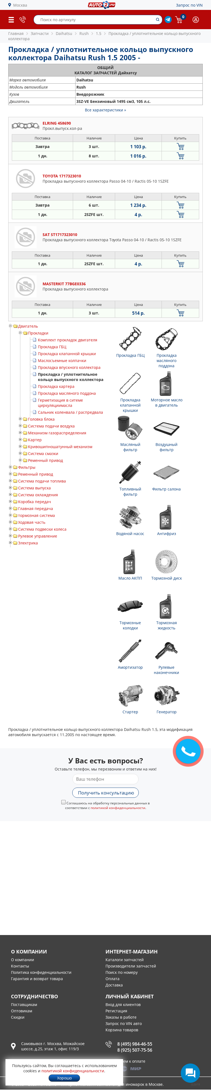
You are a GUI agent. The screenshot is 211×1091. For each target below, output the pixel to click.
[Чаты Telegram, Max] (190, 1073)
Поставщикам (24, 1004)
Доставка (114, 985)
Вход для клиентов (123, 1004)
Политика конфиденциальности (41, 972)
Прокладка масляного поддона (67, 393)
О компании (22, 959)
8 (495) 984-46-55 (134, 1044)
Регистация (116, 1010)
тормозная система (36, 515)
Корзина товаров (122, 1029)
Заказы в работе (121, 1017)
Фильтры (26, 467)
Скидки (17, 1017)
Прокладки (38, 333)
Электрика (28, 543)
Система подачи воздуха (51, 426)
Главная (16, 33)
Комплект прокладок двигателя (67, 339)
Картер (35, 439)
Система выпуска (34, 487)
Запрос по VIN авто (124, 1023)
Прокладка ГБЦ (52, 346)
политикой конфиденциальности (118, 807)
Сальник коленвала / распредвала (70, 412)
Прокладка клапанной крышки (67, 353)
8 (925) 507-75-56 (134, 1050)
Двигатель (28, 326)
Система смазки (43, 453)
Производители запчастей (131, 966)
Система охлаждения (38, 494)
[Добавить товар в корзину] (180, 146)
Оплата (113, 978)
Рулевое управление (37, 536)
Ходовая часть (31, 522)
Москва (20, 5)
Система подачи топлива (42, 481)
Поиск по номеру (122, 972)
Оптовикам (21, 1010)
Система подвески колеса (42, 529)
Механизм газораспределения (57, 432)
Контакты (20, 966)
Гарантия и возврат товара (37, 978)
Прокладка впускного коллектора (69, 367)
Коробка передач (34, 501)
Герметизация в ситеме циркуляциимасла (60, 403)
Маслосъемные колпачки (62, 360)
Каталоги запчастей (125, 959)
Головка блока (41, 419)
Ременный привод (45, 460)
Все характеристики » (105, 110)
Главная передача (35, 508)
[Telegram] (168, 21)
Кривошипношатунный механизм (60, 446)
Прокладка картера (56, 386)
